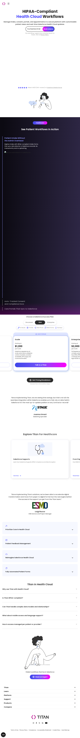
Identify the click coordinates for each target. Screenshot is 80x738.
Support (7, 699)
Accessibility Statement (44, 730)
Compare (8, 707)
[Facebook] (36, 723)
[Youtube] (46, 723)
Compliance (32, 730)
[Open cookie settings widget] (3, 734)
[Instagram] (33, 723)
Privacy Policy (24, 730)
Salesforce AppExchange (54, 87)
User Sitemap (65, 730)
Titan (6, 687)
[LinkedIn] (42, 723)
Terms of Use (14, 730)
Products (8, 703)
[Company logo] (3, 3)
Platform (7, 695)
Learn (6, 691)
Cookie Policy (56, 730)
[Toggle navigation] (8, 3)
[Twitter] (39, 723)
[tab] (29, 322)
